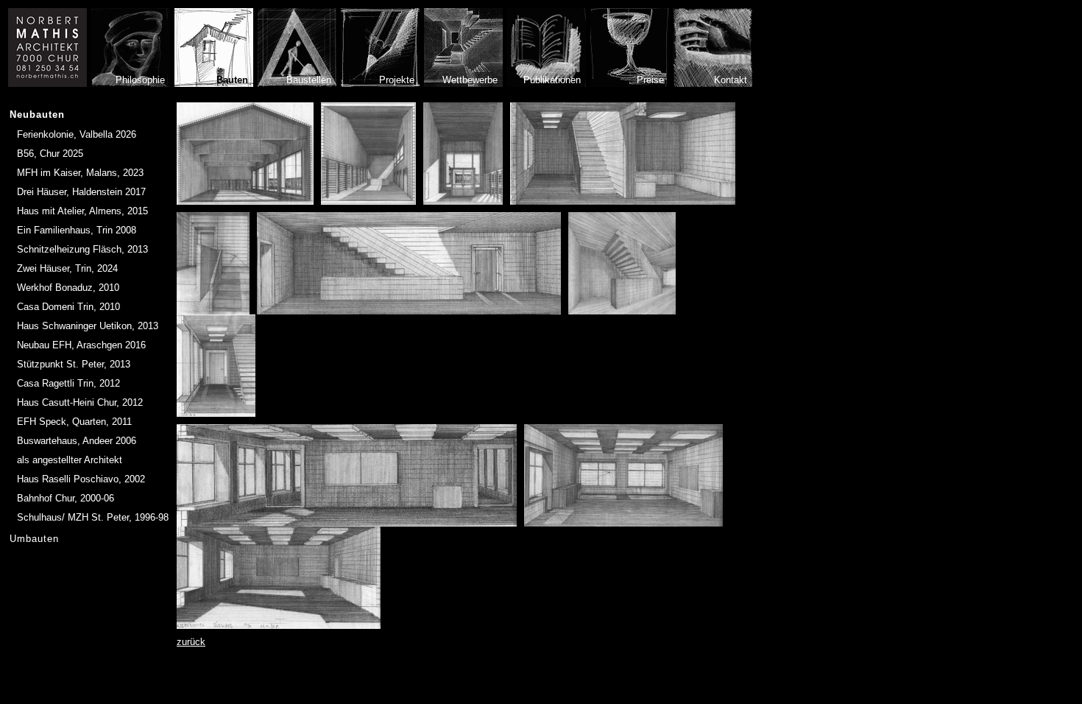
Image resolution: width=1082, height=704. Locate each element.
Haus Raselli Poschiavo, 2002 (81, 479)
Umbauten (34, 538)
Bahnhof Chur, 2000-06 (65, 498)
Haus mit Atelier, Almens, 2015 (82, 211)
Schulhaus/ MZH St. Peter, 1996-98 (93, 517)
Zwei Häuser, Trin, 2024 (67, 268)
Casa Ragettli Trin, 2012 (68, 383)
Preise (650, 79)
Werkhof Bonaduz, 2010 (68, 287)
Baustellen (308, 79)
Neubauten (37, 114)
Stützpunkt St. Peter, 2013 (73, 364)
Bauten (232, 79)
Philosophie (140, 79)
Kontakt (730, 79)
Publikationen (552, 79)
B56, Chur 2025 (50, 153)
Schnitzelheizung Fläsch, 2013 (82, 249)
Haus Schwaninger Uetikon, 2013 (87, 325)
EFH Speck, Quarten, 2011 (74, 421)
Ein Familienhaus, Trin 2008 (76, 230)
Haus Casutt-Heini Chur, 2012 (80, 402)
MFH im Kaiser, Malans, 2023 (80, 172)
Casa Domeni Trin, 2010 (68, 306)
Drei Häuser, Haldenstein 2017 (81, 191)
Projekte (396, 79)
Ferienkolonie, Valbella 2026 (76, 134)
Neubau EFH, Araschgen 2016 (81, 345)
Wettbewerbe (470, 79)
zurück (191, 641)
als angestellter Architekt (69, 459)
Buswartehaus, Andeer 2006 (76, 440)
